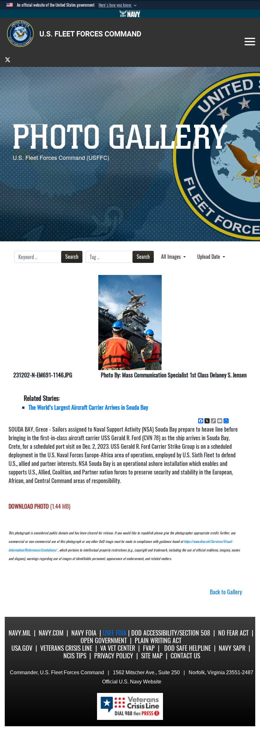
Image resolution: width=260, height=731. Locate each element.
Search (71, 256)
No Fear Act (233, 633)
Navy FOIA (83, 633)
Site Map (152, 655)
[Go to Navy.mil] (130, 14)
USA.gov (21, 648)
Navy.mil (20, 633)
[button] (118, 5)
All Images (171, 256)
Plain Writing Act (158, 640)
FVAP (149, 648)
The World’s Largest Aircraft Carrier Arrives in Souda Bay (88, 407)
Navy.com (51, 633)
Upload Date (209, 256)
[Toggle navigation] (250, 41)
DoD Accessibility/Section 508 (170, 633)
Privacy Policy (113, 655)
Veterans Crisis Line (66, 648)
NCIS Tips (74, 655)
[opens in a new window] (7, 59)
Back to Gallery (226, 592)
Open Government (104, 640)
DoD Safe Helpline (187, 648)
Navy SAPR (232, 648)
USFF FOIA (115, 633)
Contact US (185, 655)
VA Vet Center (117, 648)
